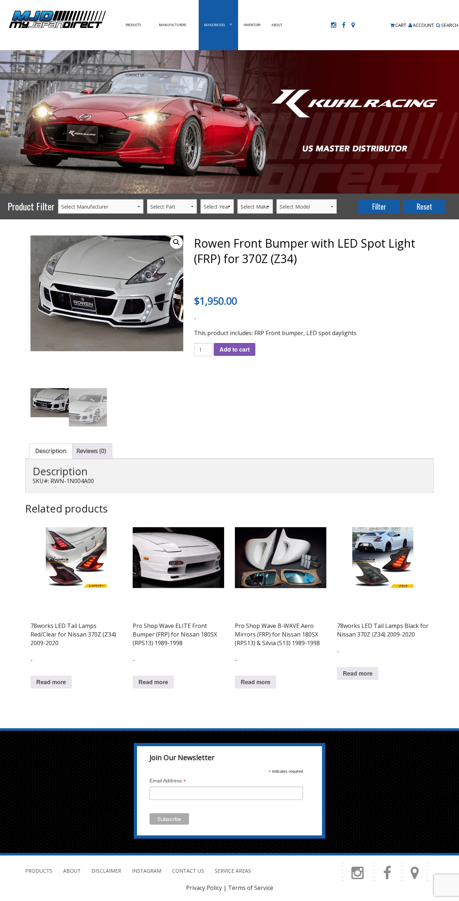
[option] (229, 122)
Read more (51, 682)
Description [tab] (50, 451)
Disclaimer (106, 870)
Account (423, 25)
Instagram (146, 870)
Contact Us (135, 75)
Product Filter (31, 206)
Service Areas (233, 870)
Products (133, 25)
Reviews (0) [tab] (91, 451)
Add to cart (234, 349)
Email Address (168, 781)
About (276, 25)
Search (449, 25)
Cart (400, 25)
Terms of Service (250, 888)
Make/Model (215, 25)
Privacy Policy (204, 888)
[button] (176, 242)
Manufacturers (172, 25)
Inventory (252, 25)
